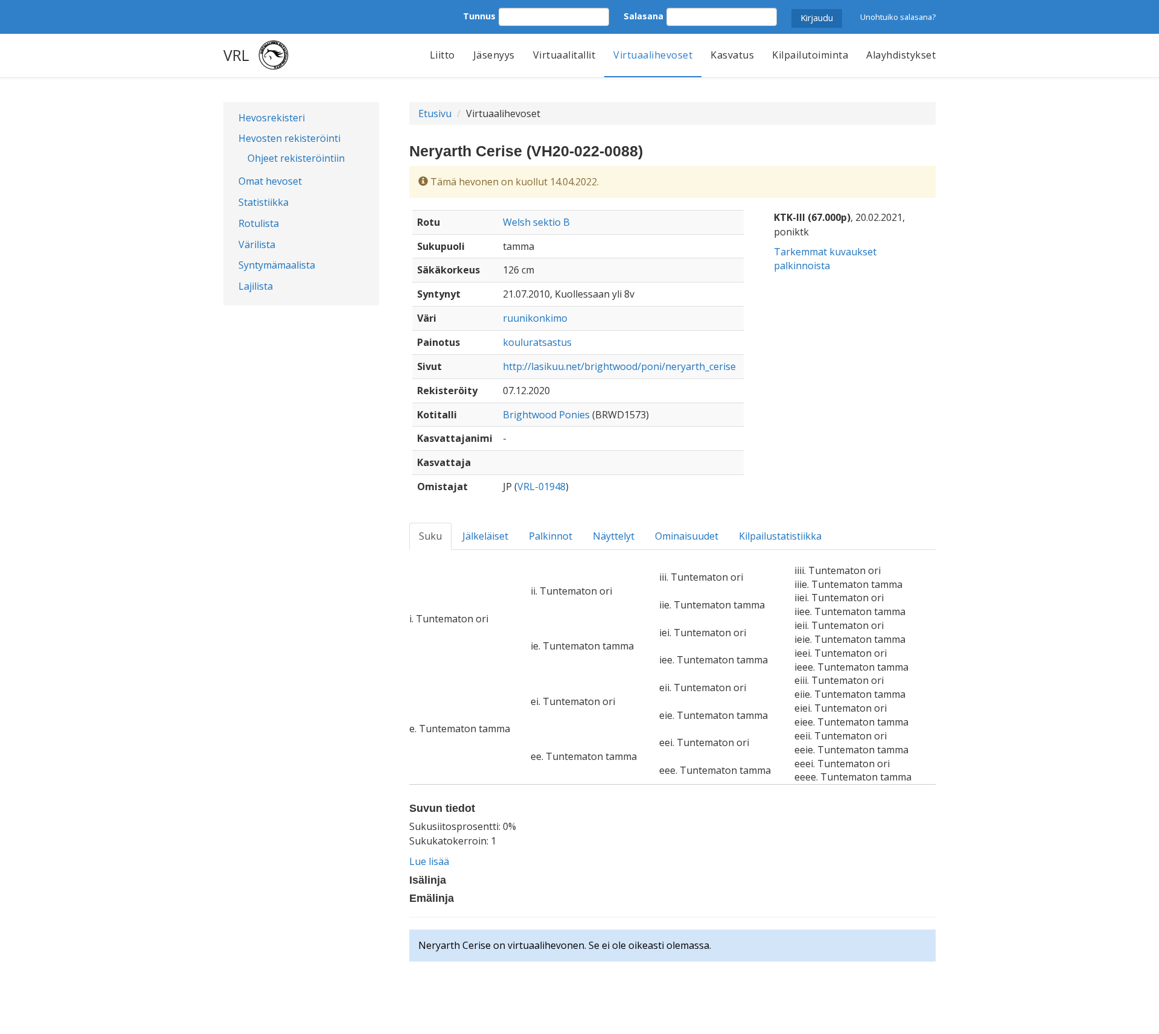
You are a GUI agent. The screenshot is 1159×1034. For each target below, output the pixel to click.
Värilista (256, 244)
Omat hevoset (270, 181)
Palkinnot (550, 536)
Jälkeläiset (485, 536)
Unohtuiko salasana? (898, 16)
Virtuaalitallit (564, 55)
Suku (430, 536)
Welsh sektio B (536, 222)
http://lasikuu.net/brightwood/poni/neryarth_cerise (619, 366)
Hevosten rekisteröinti (289, 138)
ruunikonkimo (535, 318)
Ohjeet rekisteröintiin (296, 158)
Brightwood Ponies (546, 414)
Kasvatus (732, 55)
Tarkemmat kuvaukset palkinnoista (825, 258)
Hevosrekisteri (271, 117)
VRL (236, 55)
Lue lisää (429, 861)
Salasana (643, 16)
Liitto (442, 55)
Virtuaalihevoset (652, 55)
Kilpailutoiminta (810, 55)
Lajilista (255, 286)
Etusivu (435, 113)
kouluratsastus (537, 342)
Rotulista (258, 223)
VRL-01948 (541, 486)
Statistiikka (263, 202)
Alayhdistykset (901, 55)
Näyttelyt (613, 536)
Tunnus (479, 16)
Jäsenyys (494, 55)
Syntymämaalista (276, 265)
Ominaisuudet (686, 536)
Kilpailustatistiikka (780, 536)
